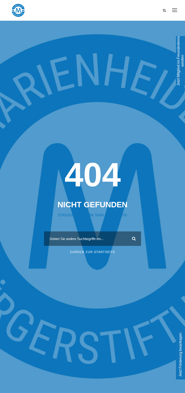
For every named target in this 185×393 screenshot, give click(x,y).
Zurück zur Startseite (92, 252)
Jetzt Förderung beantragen (180, 355)
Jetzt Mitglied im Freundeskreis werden (180, 61)
